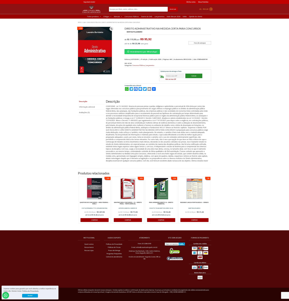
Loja (84, 22)
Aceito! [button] (30, 295)
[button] (112, 29)
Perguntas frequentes (114, 254)
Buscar (173, 9)
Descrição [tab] (83, 101)
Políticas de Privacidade (114, 244)
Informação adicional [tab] (87, 107)
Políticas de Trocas (114, 247)
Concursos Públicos (132, 16)
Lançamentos (159, 16)
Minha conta (190, 2)
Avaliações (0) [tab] (84, 112)
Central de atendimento (114, 257)
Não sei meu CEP (170, 79)
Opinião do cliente (195, 16)
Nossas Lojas (89, 250)
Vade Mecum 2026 (173, 16)
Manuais (117, 16)
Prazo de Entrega (114, 250)
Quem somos (89, 244)
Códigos (106, 16)
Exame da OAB (146, 16)
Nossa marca (88, 247)
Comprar (94, 220)
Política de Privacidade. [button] (30, 291)
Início (80, 22)
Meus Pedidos (203, 2)
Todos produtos (93, 16)
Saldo (185, 16)
